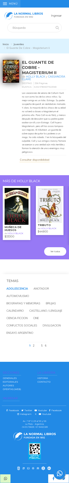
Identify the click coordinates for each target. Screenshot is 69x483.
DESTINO (27, 83)
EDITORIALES (10, 381)
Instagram (25, 414)
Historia (42, 378)
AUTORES (8, 385)
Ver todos (55, 251)
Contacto (44, 381)
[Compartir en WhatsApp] (5, 478)
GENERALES (10, 378)
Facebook (13, 410)
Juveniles (18, 44)
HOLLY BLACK (35, 76)
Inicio (6, 44)
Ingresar (56, 15)
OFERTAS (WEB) (12, 389)
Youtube (42, 410)
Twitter (27, 410)
